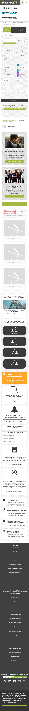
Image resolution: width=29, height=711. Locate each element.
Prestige (21, 67)
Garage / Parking (22, 60)
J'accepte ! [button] (14, 706)
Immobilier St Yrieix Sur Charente (15, 631)
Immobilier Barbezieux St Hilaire (15, 614)
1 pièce (6, 65)
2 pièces (7, 67)
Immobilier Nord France (15, 551)
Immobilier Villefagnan (15, 605)
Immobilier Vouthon (14, 660)
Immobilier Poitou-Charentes (8, 435)
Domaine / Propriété (7, 59)
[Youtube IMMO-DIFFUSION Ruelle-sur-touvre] (24, 681)
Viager (21, 76)
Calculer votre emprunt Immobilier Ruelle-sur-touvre (15, 522)
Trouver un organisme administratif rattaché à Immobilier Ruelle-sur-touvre (15, 533)
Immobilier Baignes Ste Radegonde (15, 648)
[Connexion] (22, 2)
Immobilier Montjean (15, 656)
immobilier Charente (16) (13, 120)
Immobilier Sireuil (15, 644)
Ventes (7, 30)
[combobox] (9, 40)
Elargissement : (20, 41)
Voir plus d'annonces (14, 204)
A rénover (21, 72)
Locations (14, 31)
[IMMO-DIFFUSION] (11, 2)
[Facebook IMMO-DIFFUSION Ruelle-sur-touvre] (5, 681)
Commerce (15, 59)
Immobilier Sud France (15, 547)
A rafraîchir (22, 74)
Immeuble (15, 52)
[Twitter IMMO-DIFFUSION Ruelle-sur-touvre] (14, 681)
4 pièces (7, 72)
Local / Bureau (22, 50)
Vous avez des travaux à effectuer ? (16, 510)
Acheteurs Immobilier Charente (9, 441)
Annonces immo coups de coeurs (14, 572)
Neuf (20, 65)
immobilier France (10, 118)
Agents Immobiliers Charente (8, 439)
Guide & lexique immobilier (15, 580)
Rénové (21, 69)
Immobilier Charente (7, 436)
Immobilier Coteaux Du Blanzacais (15, 622)
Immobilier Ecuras (15, 664)
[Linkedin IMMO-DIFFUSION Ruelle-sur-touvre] (9, 681)
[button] (4, 309)
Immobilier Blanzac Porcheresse (15, 652)
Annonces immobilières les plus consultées (15, 568)
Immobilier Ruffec (15, 601)
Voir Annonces (14, 100)
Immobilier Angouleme (15, 610)
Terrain (22, 55)
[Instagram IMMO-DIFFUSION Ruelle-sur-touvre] (19, 681)
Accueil (3, 118)
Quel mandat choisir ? (13, 500)
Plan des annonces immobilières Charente (15, 585)
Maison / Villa (7, 51)
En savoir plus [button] (12, 702)
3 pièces (7, 69)
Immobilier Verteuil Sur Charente (15, 639)
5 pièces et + (8, 74)
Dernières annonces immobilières (15, 564)
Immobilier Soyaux (15, 626)
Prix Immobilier (15, 560)
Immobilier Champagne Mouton (14, 618)
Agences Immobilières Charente (9, 438)
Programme (16, 56)
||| (26, 2)
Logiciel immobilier (14, 576)
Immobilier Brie (15, 635)
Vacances (22, 30)
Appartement (7, 56)
